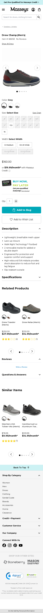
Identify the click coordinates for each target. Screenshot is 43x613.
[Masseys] (20, 9)
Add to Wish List (23, 219)
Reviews (7, 359)
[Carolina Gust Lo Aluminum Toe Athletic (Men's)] (31, 406)
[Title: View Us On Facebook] (4, 545)
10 (30, 119)
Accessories (7, 505)
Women (6, 483)
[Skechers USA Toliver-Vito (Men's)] (11, 406)
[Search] (39, 17)
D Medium (8, 145)
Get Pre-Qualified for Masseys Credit (20, 2)
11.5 (11, 125)
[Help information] (9, 170)
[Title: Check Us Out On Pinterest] (15, 545)
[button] (15, 576)
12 (17, 125)
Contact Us (34, 583)
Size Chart (37, 113)
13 (24, 125)
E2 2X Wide (25, 145)
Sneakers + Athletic (10, 27)
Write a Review (21, 367)
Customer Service (11, 526)
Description (10, 228)
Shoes (5, 490)
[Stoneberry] (14, 562)
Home (5, 509)
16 (4, 132)
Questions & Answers (14, 374)
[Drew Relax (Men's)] (31, 304)
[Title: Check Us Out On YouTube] (20, 545)
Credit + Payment (11, 518)
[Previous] (5, 68)
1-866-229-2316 (24, 583)
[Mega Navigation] (3, 9)
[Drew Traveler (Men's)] (11, 304)
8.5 (11, 119)
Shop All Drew (8, 44)
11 (4, 125)
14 (30, 125)
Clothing (6, 494)
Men (4, 486)
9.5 (24, 119)
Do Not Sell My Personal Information (21, 611)
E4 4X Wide (9, 151)
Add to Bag (24, 210)
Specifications (12, 277)
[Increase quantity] (16, 201)
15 (37, 125)
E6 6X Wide (25, 151)
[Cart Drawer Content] (39, 9)
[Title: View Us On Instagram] (9, 545)
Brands (5, 501)
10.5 (36, 119)
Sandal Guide (8, 498)
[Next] (37, 68)
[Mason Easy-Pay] (34, 562)
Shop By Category (11, 475)
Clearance (7, 513)
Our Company (9, 533)
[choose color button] (4, 105)
